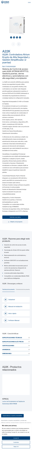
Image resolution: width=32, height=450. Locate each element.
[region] (16, 436)
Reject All (16, 446)
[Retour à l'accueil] (5, 2)
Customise (16, 442)
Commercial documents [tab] (23, 289)
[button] (19, 44)
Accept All (16, 438)
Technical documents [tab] (8, 289)
